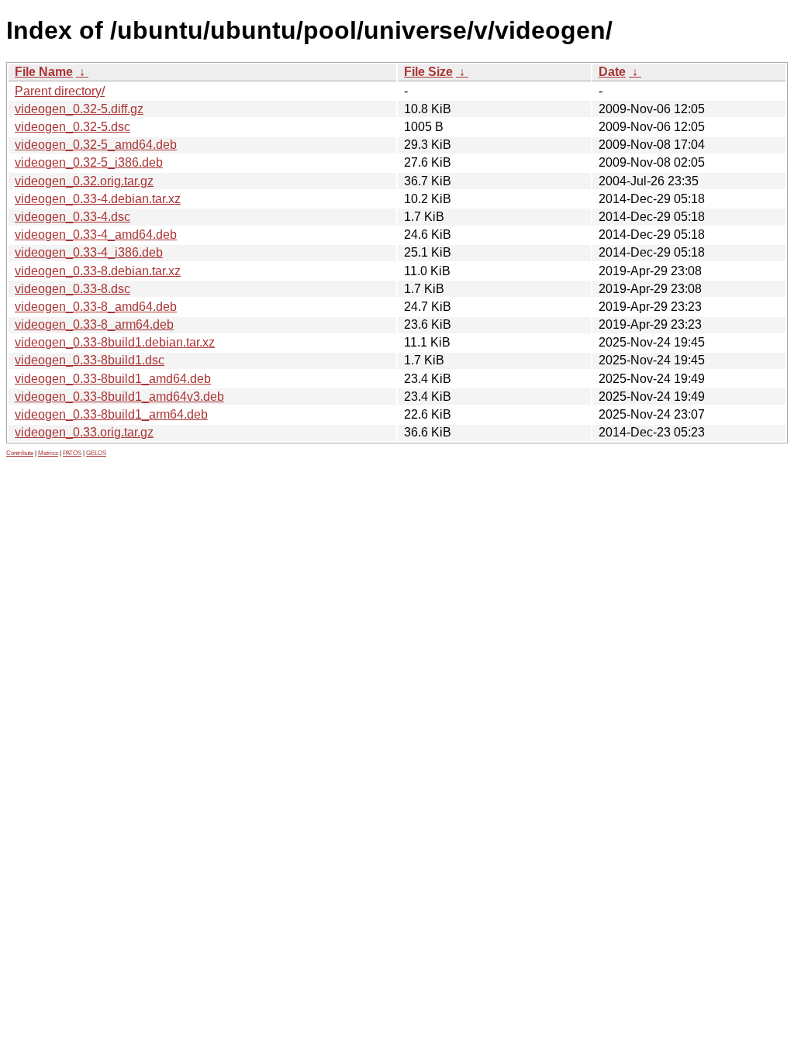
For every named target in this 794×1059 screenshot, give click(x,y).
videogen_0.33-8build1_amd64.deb (113, 378)
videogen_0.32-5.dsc (72, 126)
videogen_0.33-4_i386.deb (89, 252)
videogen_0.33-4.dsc (72, 216)
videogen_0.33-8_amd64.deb (96, 306)
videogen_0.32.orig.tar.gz (84, 181)
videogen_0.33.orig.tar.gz (84, 432)
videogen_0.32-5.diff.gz (79, 109)
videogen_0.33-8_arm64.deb (94, 324)
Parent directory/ (60, 91)
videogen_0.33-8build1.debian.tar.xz (115, 342)
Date (612, 71)
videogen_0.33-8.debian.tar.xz (98, 271)
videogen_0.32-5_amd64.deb (96, 144)
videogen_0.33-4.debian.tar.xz (98, 198)
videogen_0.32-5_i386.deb (89, 162)
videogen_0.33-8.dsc (72, 288)
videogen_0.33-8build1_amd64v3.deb (119, 396)
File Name (44, 71)
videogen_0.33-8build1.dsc (89, 360)
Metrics (48, 453)
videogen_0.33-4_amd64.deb (96, 234)
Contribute (19, 453)
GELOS (96, 453)
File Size (428, 71)
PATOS (72, 453)
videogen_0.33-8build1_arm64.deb (111, 414)
